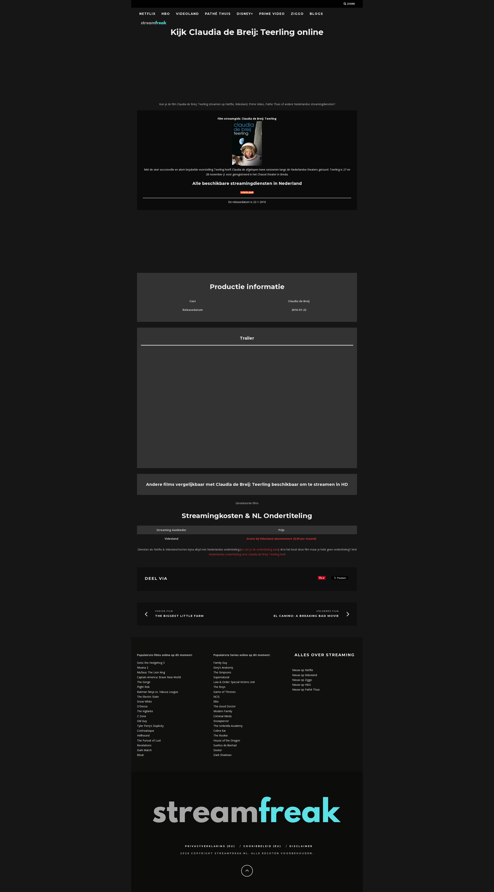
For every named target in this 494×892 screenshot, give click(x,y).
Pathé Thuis (218, 14)
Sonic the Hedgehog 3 (151, 663)
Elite (216, 701)
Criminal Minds (222, 716)
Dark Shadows (222, 755)
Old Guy (142, 721)
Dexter (217, 750)
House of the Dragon (226, 740)
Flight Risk (143, 687)
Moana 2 (142, 667)
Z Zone (141, 716)
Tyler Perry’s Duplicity (150, 726)
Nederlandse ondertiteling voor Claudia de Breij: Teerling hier (247, 554)
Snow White (144, 701)
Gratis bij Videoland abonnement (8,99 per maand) (281, 538)
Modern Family (222, 711)
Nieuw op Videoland (304, 675)
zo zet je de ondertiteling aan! (259, 549)
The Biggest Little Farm (179, 616)
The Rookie (220, 735)
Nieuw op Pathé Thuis (306, 689)
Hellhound (143, 735)
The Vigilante (145, 711)
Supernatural (221, 677)
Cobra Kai (219, 730)
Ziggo (297, 14)
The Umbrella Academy (228, 726)
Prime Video (272, 14)
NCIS (216, 696)
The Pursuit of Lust (149, 740)
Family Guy (220, 663)
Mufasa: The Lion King (151, 672)
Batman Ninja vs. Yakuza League (157, 692)
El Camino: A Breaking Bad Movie (306, 616)
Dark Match (144, 750)
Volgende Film (327, 611)
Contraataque (145, 730)
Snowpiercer (221, 721)
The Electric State (148, 696)
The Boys (219, 687)
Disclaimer (301, 846)
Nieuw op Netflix (302, 670)
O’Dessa (142, 706)
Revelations (144, 745)
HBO (166, 14)
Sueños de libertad (225, 745)
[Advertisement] (247, 70)
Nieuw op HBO (301, 685)
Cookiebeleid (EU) (262, 846)
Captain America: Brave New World (159, 677)
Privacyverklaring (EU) (210, 846)
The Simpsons (222, 672)
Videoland (187, 14)
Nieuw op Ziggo (302, 680)
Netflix (147, 14)
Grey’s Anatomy (223, 667)
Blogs (316, 14)
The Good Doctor (224, 706)
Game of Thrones (224, 692)
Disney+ (245, 14)
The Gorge (143, 682)
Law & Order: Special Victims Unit (234, 682)
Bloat (140, 755)
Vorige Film (164, 611)
